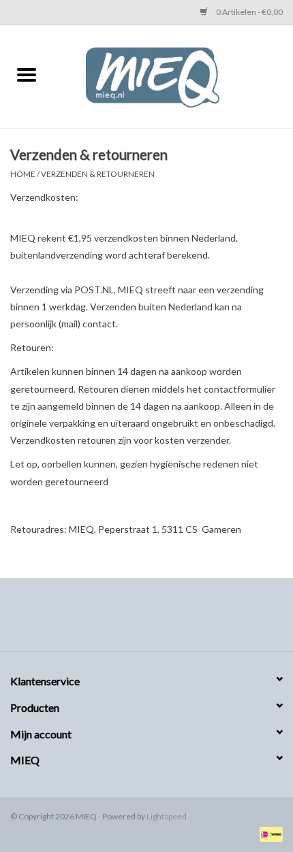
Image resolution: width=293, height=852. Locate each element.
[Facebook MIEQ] (123, 620)
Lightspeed (166, 816)
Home (22, 174)
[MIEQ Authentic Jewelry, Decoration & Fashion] (173, 75)
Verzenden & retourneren (98, 174)
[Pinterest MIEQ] (146, 620)
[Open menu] (26, 74)
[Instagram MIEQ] (170, 620)
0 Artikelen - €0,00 (249, 12)
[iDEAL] (269, 833)
